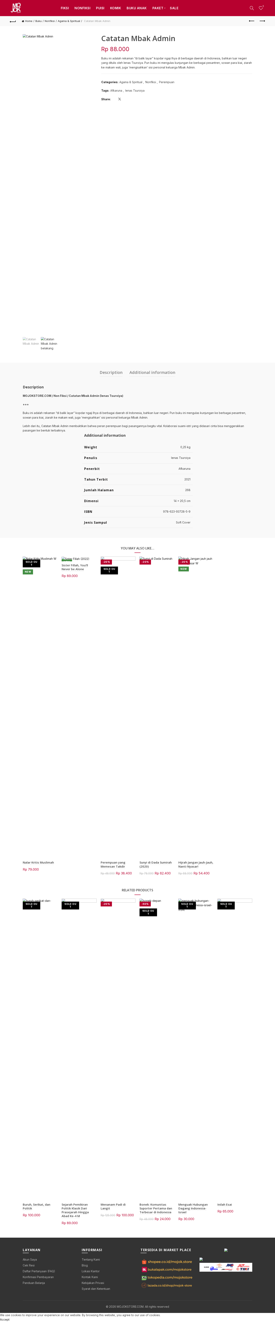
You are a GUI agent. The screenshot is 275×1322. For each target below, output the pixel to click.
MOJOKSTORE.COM (130, 1306)
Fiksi (65, 8)
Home (28, 21)
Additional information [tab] (152, 372)
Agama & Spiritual (69, 21)
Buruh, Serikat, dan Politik (36, 1206)
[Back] (13, 21)
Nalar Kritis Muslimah (38, 862)
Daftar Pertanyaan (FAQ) (39, 1271)
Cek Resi (29, 1265)
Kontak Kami (90, 1277)
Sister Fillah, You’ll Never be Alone (75, 567)
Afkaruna (116, 90)
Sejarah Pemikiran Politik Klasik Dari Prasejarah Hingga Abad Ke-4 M (75, 1210)
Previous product (252, 21)
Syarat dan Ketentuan (96, 1288)
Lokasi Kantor (91, 1271)
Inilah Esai (224, 1204)
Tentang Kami (91, 1259)
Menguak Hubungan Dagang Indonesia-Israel (193, 1208)
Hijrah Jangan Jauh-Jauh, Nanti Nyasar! (195, 864)
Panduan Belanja (34, 1283)
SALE (174, 8)
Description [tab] (111, 372)
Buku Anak (137, 8)
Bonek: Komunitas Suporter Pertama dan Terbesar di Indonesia (156, 1208)
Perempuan (166, 82)
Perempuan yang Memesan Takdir (113, 864)
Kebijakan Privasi (93, 1283)
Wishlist (263, 6)
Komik (115, 8)
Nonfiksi (82, 8)
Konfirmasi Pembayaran (38, 1277)
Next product (262, 21)
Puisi (100, 8)
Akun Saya (30, 1259)
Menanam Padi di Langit (113, 1206)
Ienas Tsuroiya (135, 90)
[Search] (252, 8)
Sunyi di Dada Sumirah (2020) (156, 864)
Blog (85, 1265)
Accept (4, 1319)
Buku (38, 21)
